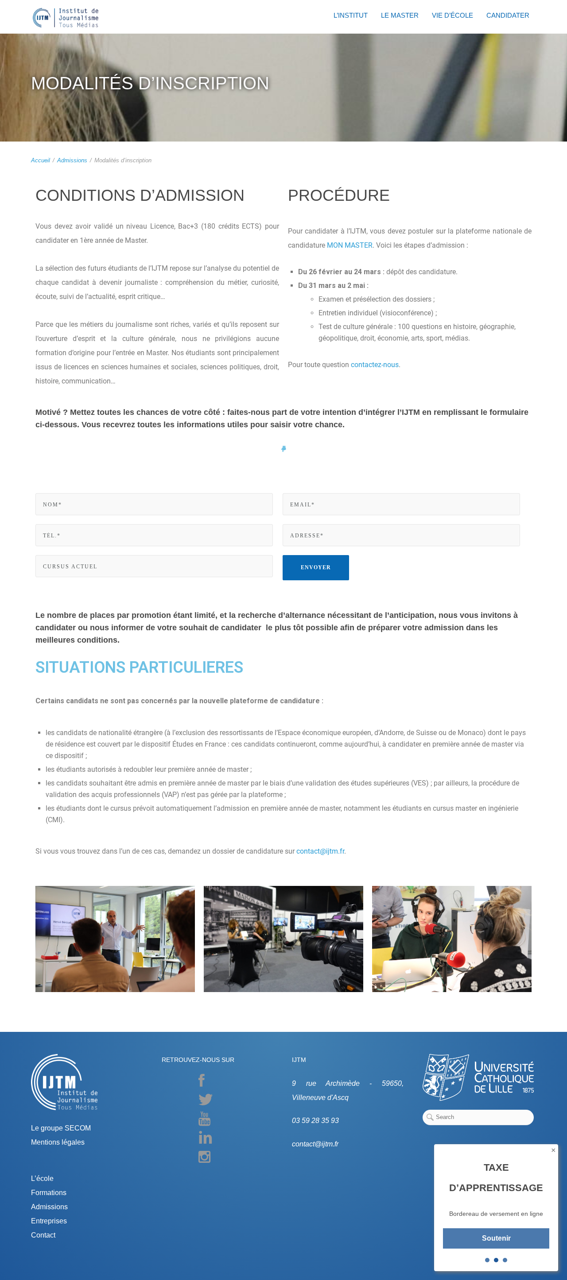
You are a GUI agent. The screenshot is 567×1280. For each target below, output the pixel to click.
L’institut (351, 15)
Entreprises (49, 1221)
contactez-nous (375, 364)
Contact (43, 1235)
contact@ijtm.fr (320, 851)
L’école (42, 1178)
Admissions (72, 160)
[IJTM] (65, 18)
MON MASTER (349, 245)
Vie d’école (452, 15)
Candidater (507, 15)
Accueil (40, 160)
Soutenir (496, 1238)
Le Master (400, 15)
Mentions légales (58, 1142)
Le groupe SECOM (61, 1128)
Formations (48, 1192)
